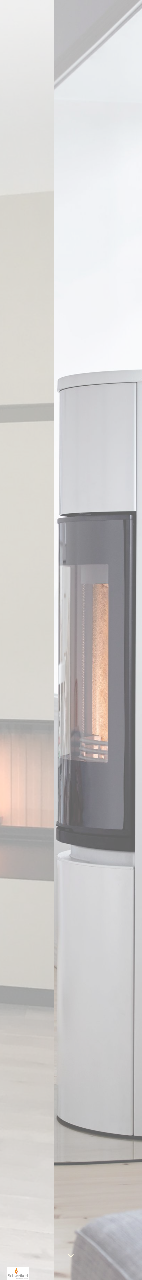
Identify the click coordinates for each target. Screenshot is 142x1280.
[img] (71, 640)
